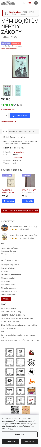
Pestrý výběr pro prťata (9, 291)
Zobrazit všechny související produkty (20, 211)
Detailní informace (7, 122)
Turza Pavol (17, 158)
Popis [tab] (5, 131)
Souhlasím (29, 441)
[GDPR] (31, 401)
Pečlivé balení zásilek (8, 295)
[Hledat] (24, 3)
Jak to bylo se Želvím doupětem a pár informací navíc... (18, 336)
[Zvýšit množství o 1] (9, 114)
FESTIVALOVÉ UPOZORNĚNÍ (11, 322)
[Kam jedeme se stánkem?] (15, 410)
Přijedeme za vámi (7, 278)
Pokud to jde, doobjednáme (11, 275)
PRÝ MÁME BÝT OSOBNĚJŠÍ (11, 312)
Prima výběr (5, 281)
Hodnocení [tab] (23, 131)
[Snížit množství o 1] (9, 117)
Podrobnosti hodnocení (9, 49)
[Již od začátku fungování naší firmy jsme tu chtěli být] (9, 401)
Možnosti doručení (7, 110)
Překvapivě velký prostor (10, 265)
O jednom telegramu (8, 328)
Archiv (6, 299)
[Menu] (36, 3)
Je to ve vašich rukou (8, 308)
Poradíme (4, 271)
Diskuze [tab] (31, 131)
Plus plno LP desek (8, 285)
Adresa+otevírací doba (9, 248)
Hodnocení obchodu (8, 251)
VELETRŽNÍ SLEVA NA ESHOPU (13, 315)
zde (11, 428)
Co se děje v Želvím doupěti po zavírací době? (17, 318)
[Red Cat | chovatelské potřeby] (31, 391)
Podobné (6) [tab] (13, 131)
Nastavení (19, 434)
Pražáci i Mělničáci (7, 268)
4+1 (2, 332)
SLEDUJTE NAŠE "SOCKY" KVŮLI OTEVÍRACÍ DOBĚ (20, 340)
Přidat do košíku (21, 116)
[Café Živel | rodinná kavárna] (31, 352)
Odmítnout (10, 441)
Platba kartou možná (8, 288)
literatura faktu (18, 152)
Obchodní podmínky (8, 254)
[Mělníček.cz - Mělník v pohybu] (31, 381)
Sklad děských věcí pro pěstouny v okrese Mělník (19, 325)
